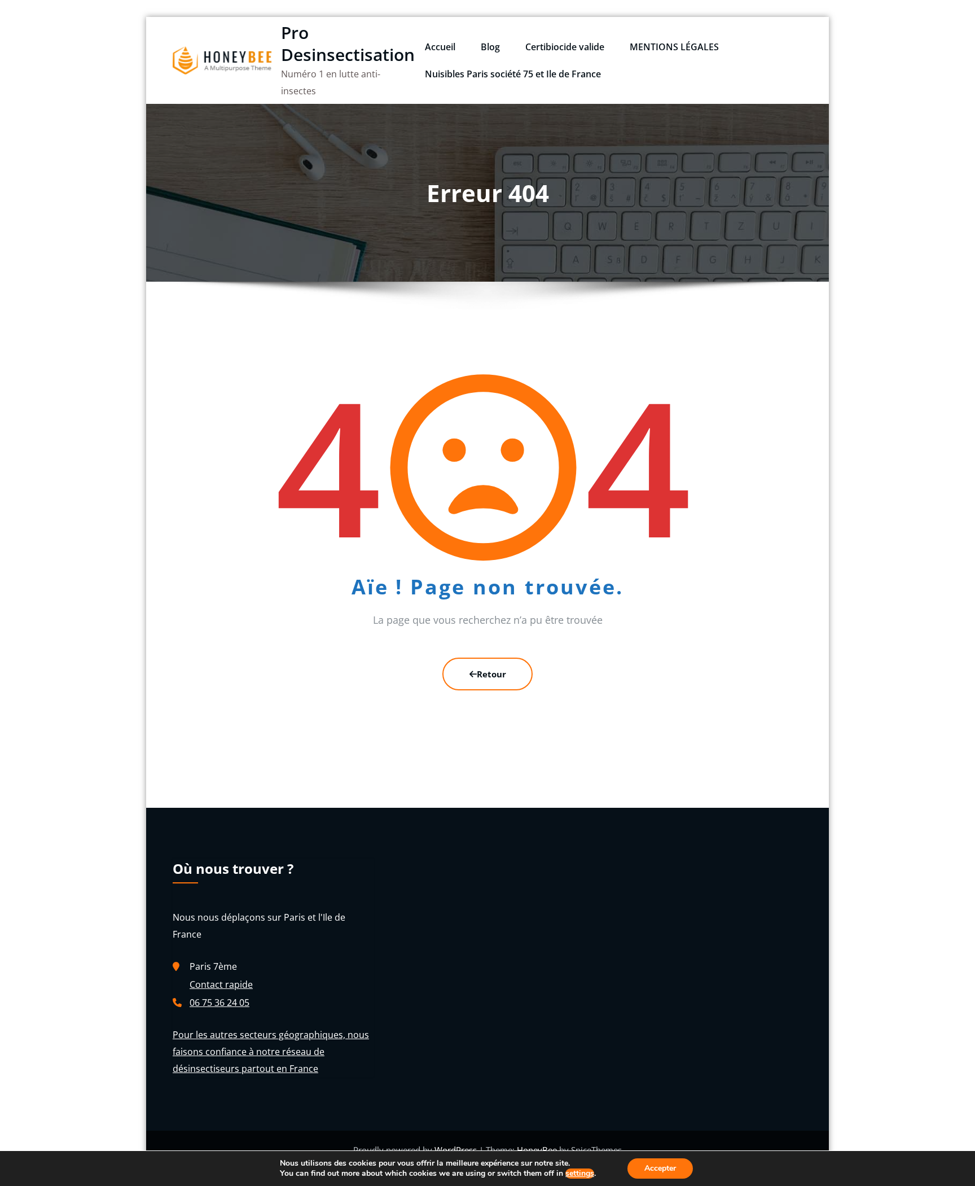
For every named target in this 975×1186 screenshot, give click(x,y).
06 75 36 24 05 (219, 1002)
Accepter (660, 1168)
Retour (491, 674)
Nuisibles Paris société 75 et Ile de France (513, 74)
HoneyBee (537, 1150)
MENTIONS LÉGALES (674, 47)
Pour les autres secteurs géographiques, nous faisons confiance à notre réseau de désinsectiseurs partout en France (271, 1052)
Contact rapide (221, 984)
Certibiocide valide (564, 47)
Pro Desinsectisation (348, 43)
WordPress (456, 1150)
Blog (490, 47)
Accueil (440, 47)
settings (579, 1174)
